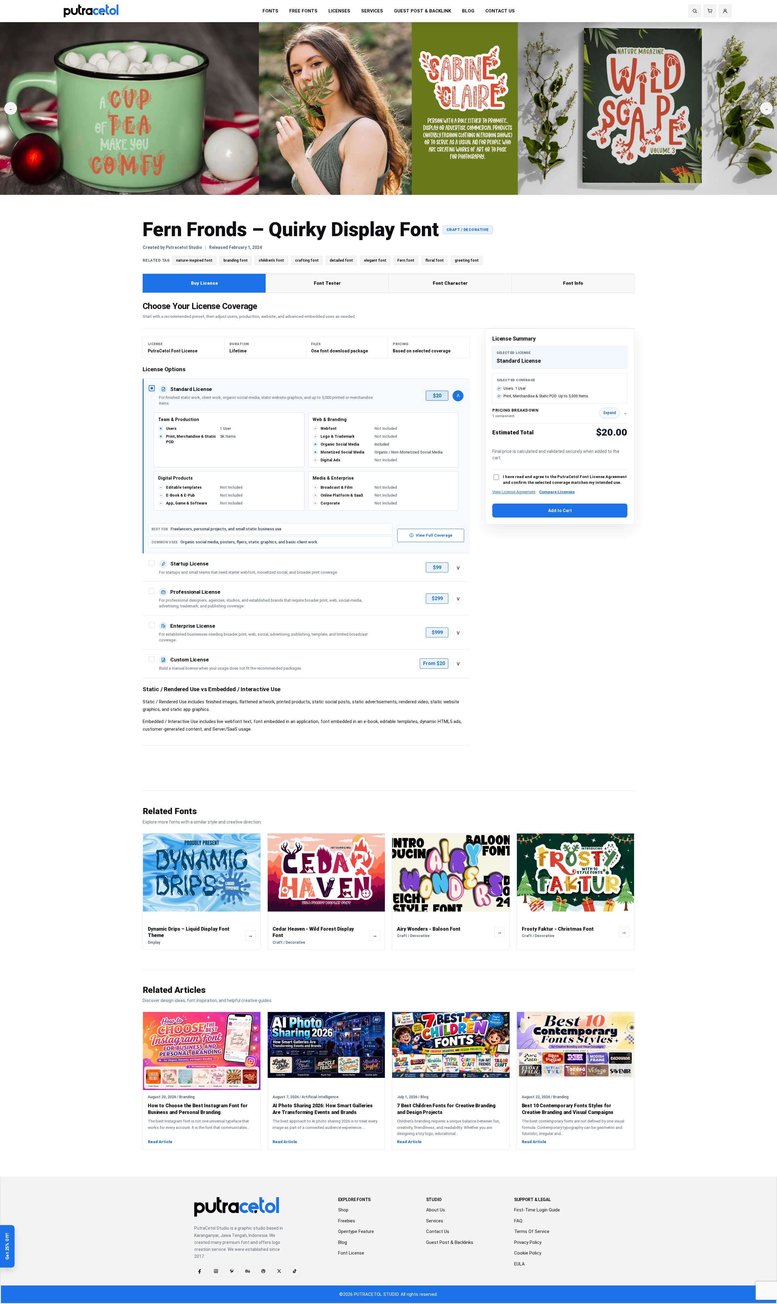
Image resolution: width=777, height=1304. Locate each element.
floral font (434, 260)
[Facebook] (200, 1271)
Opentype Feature (356, 1231)
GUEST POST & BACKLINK (422, 11)
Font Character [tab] (450, 283)
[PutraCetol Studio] (91, 11)
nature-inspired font (194, 260)
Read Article (160, 1141)
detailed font (341, 260)
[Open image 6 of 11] (647, 108)
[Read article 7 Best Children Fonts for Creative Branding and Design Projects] (451, 1051)
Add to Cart (560, 510)
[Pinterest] (231, 1271)
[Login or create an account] (725, 11)
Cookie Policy (527, 1253)
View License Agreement (513, 492)
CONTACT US (500, 11)
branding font (235, 260)
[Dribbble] (263, 1271)
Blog (342, 1242)
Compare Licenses (557, 492)
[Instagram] (216, 1271)
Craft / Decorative (467, 230)
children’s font (271, 260)
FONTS (270, 11)
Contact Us (437, 1231)
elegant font (375, 260)
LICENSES (339, 11)
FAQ (518, 1221)
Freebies (346, 1221)
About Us (435, 1210)
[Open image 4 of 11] (129, 108)
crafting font (307, 260)
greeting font (467, 260)
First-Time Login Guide (537, 1210)
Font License (351, 1253)
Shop (343, 1210)
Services (434, 1221)
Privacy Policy (527, 1242)
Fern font (405, 260)
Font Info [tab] (573, 283)
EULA (519, 1264)
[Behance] (247, 1271)
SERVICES (372, 11)
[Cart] (710, 11)
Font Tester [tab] (327, 283)
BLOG (468, 11)
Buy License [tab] (204, 283)
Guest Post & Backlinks (449, 1242)
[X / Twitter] (279, 1271)
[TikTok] (294, 1271)
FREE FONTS (303, 11)
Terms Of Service (531, 1231)
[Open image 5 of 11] (388, 108)
